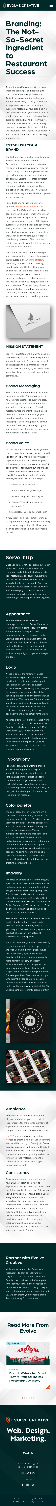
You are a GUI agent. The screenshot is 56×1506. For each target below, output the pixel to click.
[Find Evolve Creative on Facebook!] (22, 1485)
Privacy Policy (33, 1499)
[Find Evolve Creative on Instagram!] (27, 1485)
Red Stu (31, 897)
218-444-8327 (28, 1472)
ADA (40, 1499)
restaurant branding (27, 1179)
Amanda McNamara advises (29, 206)
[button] (22, 1398)
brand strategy (35, 259)
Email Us (28, 1478)
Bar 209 (10, 1135)
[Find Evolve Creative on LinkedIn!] (33, 1485)
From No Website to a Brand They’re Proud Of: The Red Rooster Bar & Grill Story (27, 1376)
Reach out (11, 1298)
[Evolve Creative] (21, 5)
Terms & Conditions (20, 1499)
